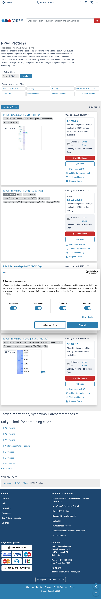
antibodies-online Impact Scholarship (68, 531)
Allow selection (50, 325)
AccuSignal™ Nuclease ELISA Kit (66, 506)
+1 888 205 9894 (62, 563)
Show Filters (12, 107)
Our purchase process (61, 526)
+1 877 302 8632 (47, 2)
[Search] (97, 20)
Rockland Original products (64, 516)
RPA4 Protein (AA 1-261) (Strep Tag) (23, 190)
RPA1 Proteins (9, 440)
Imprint (39, 587)
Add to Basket (81, 158)
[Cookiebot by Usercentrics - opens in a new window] (87, 272)
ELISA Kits (56, 521)
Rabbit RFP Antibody (61, 511)
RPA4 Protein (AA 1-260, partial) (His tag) (25, 338)
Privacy (48, 587)
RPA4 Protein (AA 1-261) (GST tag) (22, 114)
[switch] (38, 308)
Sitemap (5, 523)
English (8, 2)
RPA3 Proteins (9, 428)
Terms (72, 587)
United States (84, 143)
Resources (6, 513)
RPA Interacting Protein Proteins (16, 446)
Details (81, 164)
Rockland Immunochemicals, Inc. (65, 572)
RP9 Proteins (8, 452)
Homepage (7, 483)
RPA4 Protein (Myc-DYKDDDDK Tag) (22, 266)
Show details (87, 317)
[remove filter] (16, 76)
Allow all (82, 325)
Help (4, 503)
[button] (6, 468)
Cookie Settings (60, 587)
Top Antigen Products (11, 518)
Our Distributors (59, 535)
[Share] (96, 586)
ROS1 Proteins (9, 464)
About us (30, 587)
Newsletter (6, 508)
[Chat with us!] (96, 593)
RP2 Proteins (8, 458)
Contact (5, 498)
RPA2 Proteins (9, 434)
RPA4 (25, 483)
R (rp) (17, 483)
